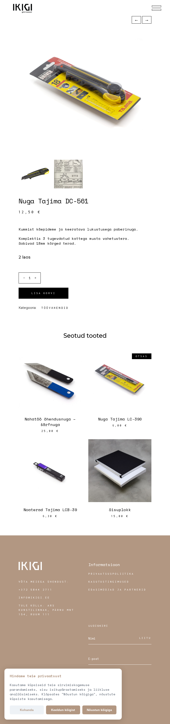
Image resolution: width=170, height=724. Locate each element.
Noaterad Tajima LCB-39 (50, 509)
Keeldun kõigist (63, 710)
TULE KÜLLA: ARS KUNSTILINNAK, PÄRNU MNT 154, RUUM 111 (46, 610)
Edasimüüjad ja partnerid (117, 589)
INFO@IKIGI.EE (34, 597)
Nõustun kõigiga (99, 710)
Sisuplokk (120, 509)
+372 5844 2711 (35, 589)
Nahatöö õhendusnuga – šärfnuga (50, 421)
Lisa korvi (43, 293)
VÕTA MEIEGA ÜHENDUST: (44, 581)
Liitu (145, 637)
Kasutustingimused (108, 581)
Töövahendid (55, 307)
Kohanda (27, 710)
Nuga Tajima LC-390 (120, 419)
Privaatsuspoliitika (111, 573)
